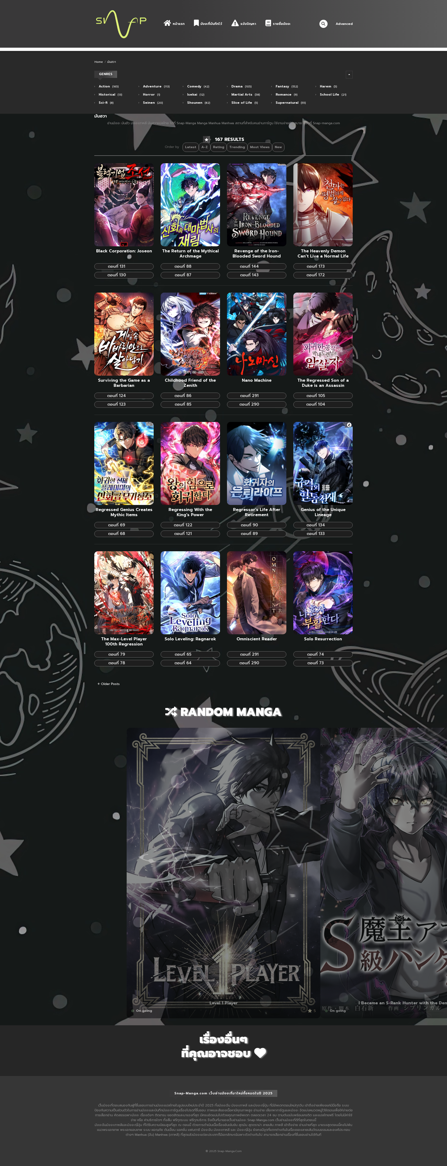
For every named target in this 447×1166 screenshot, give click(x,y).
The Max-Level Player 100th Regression (124, 642)
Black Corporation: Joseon (124, 251)
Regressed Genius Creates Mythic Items (124, 512)
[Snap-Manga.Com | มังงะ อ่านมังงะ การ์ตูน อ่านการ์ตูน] (121, 23)
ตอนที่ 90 (249, 525)
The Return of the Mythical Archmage (190, 254)
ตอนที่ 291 (249, 396)
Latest (190, 147)
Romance (286, 94)
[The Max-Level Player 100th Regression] (124, 592)
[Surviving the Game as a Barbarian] (124, 333)
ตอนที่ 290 (249, 404)
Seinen (152, 102)
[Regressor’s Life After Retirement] (256, 463)
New (278, 147)
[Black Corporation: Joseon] (124, 204)
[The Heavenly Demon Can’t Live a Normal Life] (323, 204)
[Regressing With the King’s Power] (190, 463)
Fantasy (286, 86)
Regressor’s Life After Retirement (256, 512)
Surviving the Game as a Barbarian (124, 383)
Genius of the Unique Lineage (323, 512)
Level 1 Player (224, 1003)
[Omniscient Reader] (256, 592)
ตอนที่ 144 (249, 266)
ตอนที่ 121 (183, 534)
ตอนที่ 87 (183, 275)
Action (108, 86)
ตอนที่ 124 (116, 396)
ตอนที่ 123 (116, 404)
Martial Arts (245, 94)
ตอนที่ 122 (183, 525)
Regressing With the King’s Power (190, 512)
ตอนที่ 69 (116, 525)
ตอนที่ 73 (315, 663)
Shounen (198, 102)
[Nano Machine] (256, 333)
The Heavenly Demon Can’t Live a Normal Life (323, 254)
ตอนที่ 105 (315, 396)
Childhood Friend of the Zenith (190, 383)
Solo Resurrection (323, 639)
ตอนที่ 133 (316, 534)
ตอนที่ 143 (249, 275)
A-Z (204, 147)
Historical (110, 94)
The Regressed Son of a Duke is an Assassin (323, 383)
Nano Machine (256, 380)
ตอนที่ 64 (183, 663)
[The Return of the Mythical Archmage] (190, 204)
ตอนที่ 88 (182, 266)
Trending (237, 147)
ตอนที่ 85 (183, 404)
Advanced (344, 23)
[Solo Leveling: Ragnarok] (190, 592)
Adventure (156, 86)
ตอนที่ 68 (116, 534)
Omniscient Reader (257, 639)
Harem (328, 86)
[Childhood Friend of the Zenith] (190, 333)
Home (99, 62)
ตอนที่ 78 (116, 663)
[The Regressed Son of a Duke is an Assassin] (323, 333)
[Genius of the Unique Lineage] (323, 463)
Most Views (260, 147)
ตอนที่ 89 (249, 534)
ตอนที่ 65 (183, 654)
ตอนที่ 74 (315, 654)
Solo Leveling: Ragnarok (190, 639)
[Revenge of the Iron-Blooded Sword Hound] (256, 204)
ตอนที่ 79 (116, 654)
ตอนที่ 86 (182, 396)
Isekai (195, 94)
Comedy (197, 86)
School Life (332, 94)
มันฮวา (111, 62)
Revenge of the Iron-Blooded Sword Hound (257, 254)
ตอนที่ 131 (116, 266)
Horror (151, 94)
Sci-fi (106, 102)
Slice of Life (244, 102)
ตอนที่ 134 (315, 525)
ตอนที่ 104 (315, 404)
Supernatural (290, 102)
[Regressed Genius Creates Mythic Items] (124, 463)
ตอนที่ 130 (116, 275)
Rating (218, 147)
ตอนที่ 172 (315, 275)
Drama (241, 86)
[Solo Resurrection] (323, 592)
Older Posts (110, 684)
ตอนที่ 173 (316, 266)
